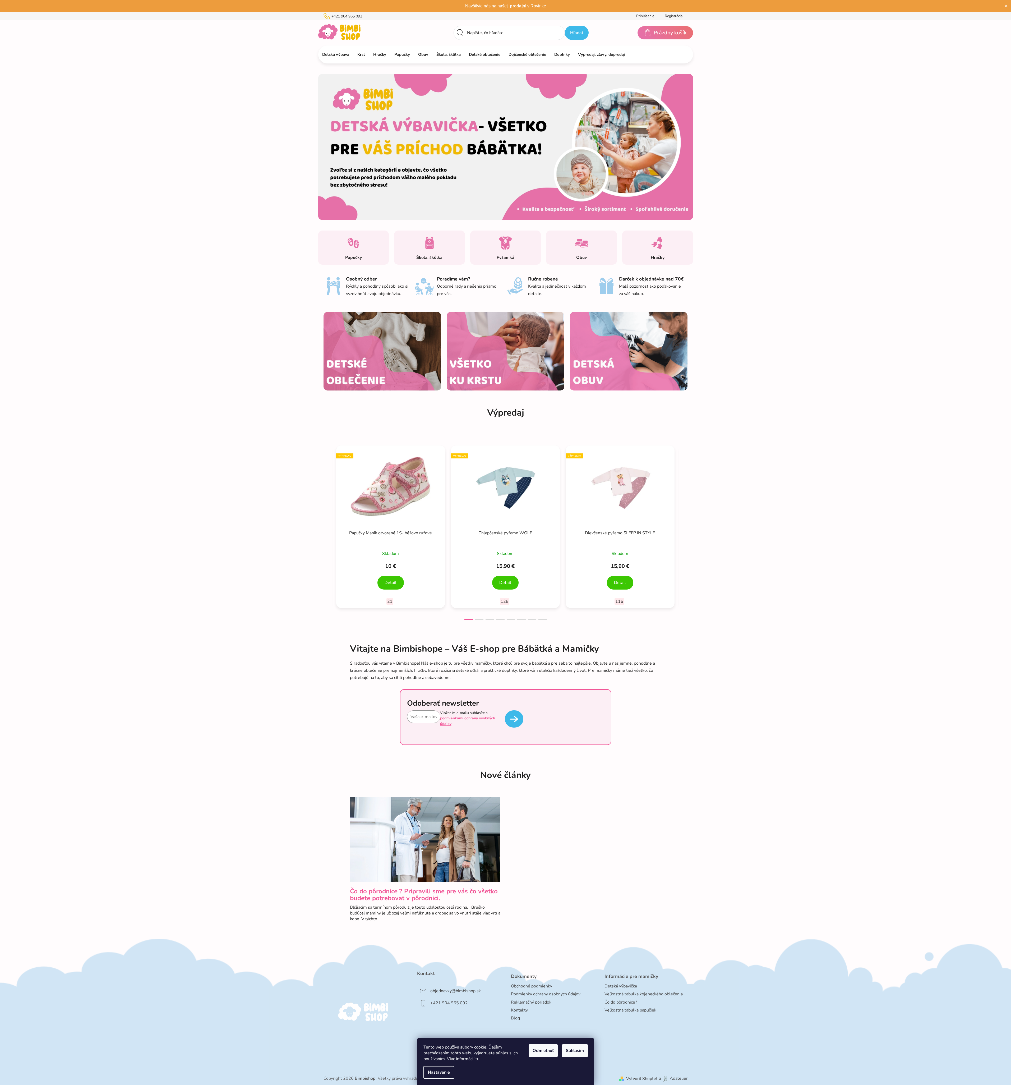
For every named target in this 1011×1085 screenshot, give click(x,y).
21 (390, 601)
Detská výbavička (620, 986)
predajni (518, 6)
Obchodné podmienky (531, 986)
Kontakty (519, 1010)
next (683, 531)
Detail (390, 583)
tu (477, 1059)
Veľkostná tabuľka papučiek (630, 1010)
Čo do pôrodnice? (620, 1002)
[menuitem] (335, 54)
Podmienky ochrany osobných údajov (545, 994)
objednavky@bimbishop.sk (455, 991)
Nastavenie (439, 1072)
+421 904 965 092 (346, 16)
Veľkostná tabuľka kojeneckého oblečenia (643, 994)
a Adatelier (673, 1079)
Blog (515, 1018)
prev (328, 531)
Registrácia (673, 16)
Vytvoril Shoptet (642, 1079)
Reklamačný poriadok (531, 1002)
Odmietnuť (543, 1051)
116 (619, 601)
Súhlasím (575, 1051)
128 (505, 601)
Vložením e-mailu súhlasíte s (467, 718)
